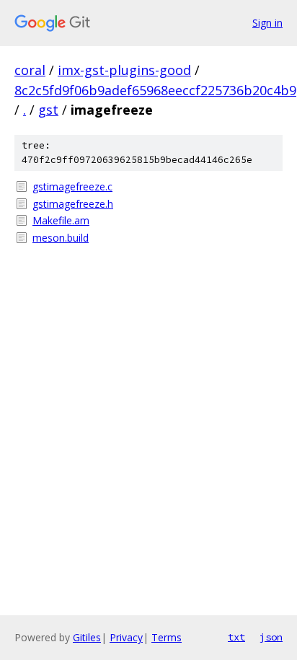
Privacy (126, 637)
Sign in (267, 23)
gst (48, 109)
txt (236, 636)
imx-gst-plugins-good (124, 70)
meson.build (60, 238)
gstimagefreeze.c (72, 186)
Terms (166, 637)
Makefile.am (60, 220)
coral (29, 70)
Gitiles (87, 637)
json (271, 636)
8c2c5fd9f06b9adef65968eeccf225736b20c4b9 (155, 90)
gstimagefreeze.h (72, 204)
